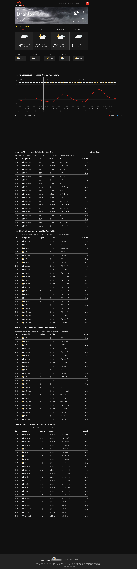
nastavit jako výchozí (22, 21)
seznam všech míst (72, 560)
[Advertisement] (106, 39)
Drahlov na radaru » (23, 26)
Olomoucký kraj (22, 19)
